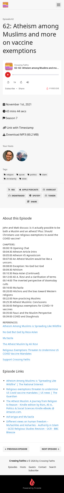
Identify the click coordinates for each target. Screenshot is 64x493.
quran (22, 174)
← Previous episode (16, 449)
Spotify (36, 195)
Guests (32, 466)
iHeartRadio (18, 195)
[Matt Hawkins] (8, 156)
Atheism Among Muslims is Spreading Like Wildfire (32, 326)
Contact (42, 466)
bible (24, 178)
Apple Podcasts (30, 189)
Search (52, 466)
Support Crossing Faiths (16, 359)
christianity (11, 178)
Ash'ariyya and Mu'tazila (20, 416)
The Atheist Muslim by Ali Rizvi (20, 344)
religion (9, 174)
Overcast (51, 189)
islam (44, 174)
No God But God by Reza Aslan (20, 332)
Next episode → (50, 449)
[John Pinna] (21, 156)
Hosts (23, 466)
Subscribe (33, 470)
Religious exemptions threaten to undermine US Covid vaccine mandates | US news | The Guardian (32, 392)
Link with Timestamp (20, 128)
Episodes (12, 466)
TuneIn (51, 195)
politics (33, 174)
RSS (13, 189)
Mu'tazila (8, 338)
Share (34, 201)
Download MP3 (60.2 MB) (22, 134)
